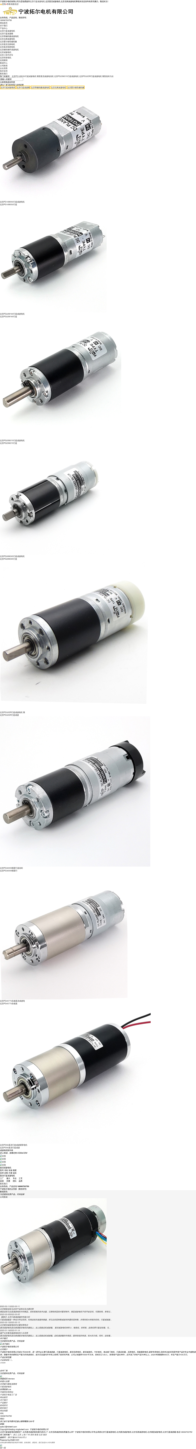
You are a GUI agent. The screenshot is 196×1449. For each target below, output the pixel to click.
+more (2, 1362)
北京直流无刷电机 (7, 44)
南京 (45, 1434)
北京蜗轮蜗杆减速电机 (9, 49)
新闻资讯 (3, 1405)
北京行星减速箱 (6, 33)
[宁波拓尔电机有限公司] (38, 10)
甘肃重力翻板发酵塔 (8, 1384)
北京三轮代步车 (6, 54)
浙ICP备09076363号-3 (16, 1437)
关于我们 (3, 1400)
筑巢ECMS (14, 1440)
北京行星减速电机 (37, 1)
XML (2, 1413)
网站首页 (3, 1397)
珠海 (36, 1434)
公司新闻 (3, 65)
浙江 (15, 1434)
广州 (28, 1434)
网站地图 (3, 1410)
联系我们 (3, 1183)
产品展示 (3, 1402)
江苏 (19, 1434)
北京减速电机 (5, 52)
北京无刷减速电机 (7, 38)
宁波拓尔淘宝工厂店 (8, 1394)
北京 (40, 1434)
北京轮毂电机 (5, 57)
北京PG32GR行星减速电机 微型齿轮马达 (96, 76)
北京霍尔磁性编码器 (8, 41)
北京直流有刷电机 (7, 46)
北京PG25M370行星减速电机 (66, 76)
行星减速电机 (5, 1386)
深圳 (32, 1434)
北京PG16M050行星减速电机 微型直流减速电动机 (33, 76)
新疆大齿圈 (4, 1381)
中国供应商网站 (6, 1392)
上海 (23, 1434)
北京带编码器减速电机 (9, 36)
